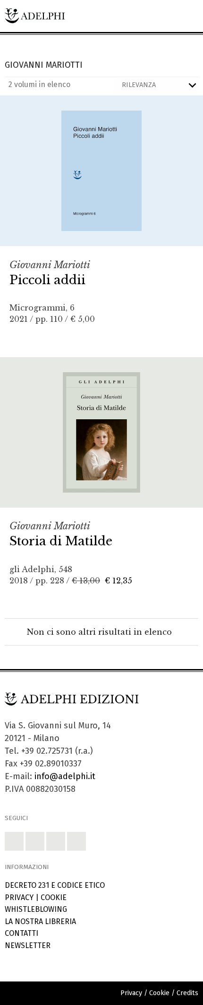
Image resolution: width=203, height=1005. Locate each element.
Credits (187, 993)
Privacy (19, 897)
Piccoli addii (47, 279)
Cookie (54, 897)
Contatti (21, 933)
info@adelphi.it (64, 776)
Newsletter (28, 945)
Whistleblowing (36, 909)
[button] (14, 841)
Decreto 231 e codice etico (55, 885)
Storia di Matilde (60, 541)
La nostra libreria (40, 921)
